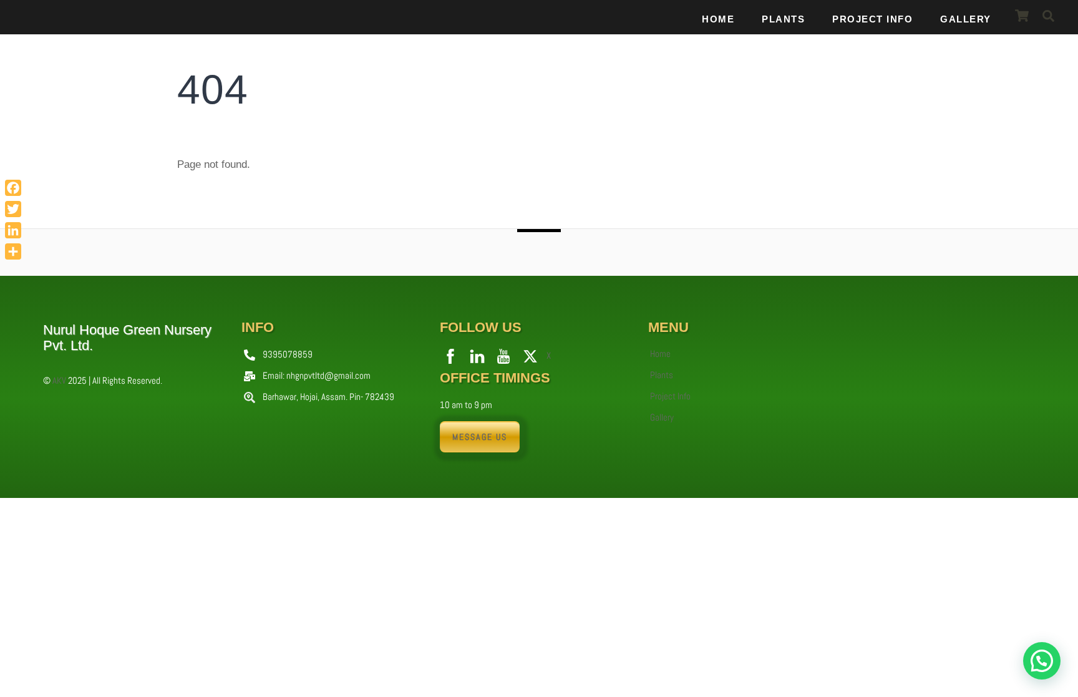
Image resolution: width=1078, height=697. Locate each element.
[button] (1042, 661)
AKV (59, 380)
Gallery (965, 19)
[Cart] (1021, 15)
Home (718, 19)
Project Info (872, 19)
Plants (783, 19)
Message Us (479, 436)
